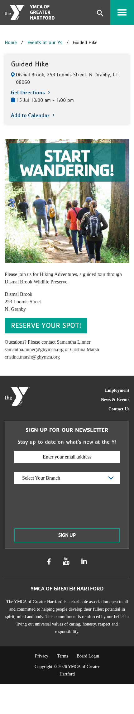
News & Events (115, 399)
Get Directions (28, 92)
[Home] (15, 12)
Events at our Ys (44, 42)
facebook (49, 561)
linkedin (84, 561)
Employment (117, 390)
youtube (66, 561)
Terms (62, 656)
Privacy (41, 656)
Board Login (88, 656)
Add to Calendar (30, 115)
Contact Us (118, 409)
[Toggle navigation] (122, 12)
